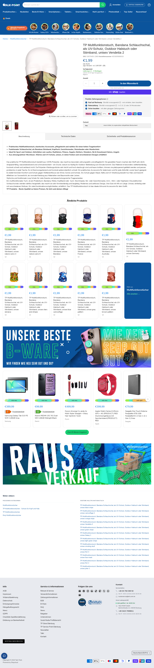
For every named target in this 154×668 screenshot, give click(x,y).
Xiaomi (37, 421)
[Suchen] (103, 4)
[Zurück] (6, 399)
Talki (42, 633)
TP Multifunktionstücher (11, 512)
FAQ (42, 607)
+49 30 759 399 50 (125, 591)
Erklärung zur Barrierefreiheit (13, 620)
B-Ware (43, 604)
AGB (4, 591)
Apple (97, 424)
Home (5, 39)
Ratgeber (43, 614)
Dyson (67, 419)
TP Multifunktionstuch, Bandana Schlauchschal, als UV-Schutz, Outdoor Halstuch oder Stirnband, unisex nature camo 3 (14, 246)
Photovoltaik (114, 12)
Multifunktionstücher (18, 39)
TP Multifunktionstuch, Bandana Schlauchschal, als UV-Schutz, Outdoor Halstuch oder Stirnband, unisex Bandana (62, 246)
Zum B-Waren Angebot (77, 432)
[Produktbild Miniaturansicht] (7, 125)
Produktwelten (9, 12)
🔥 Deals (6, 18)
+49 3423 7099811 (126, 611)
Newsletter (44, 630)
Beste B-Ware (38, 12)
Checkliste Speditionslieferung (14, 617)
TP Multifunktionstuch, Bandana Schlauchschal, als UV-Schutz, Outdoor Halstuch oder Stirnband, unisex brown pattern (111, 304)
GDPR (5, 614)
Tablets (68, 12)
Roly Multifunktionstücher (12, 515)
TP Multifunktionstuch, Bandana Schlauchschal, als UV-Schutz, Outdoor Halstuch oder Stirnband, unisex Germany (137, 249)
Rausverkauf (141, 12)
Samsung (8, 421)
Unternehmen (45, 617)
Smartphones (54, 12)
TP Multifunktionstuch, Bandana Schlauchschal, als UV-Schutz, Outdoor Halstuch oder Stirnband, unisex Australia (111, 246)
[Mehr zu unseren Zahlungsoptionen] (107, 99)
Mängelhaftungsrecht (11, 607)
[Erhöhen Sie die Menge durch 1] (103, 83)
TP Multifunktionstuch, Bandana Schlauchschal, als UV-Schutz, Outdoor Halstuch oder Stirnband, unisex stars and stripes (38, 304)
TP (6, 257)
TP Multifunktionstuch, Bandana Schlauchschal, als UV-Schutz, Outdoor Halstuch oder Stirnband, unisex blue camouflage (62, 304)
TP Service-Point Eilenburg (50, 627)
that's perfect (98, 12)
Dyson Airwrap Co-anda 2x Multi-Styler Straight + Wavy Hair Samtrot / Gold (76, 413)
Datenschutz (7, 601)
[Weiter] (147, 399)
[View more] (77, 347)
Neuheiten (24, 12)
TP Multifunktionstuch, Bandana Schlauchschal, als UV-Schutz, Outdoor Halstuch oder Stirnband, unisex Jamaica (14, 304)
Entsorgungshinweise (11, 604)
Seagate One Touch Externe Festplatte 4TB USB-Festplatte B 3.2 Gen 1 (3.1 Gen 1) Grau (136, 414)
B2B (42, 601)
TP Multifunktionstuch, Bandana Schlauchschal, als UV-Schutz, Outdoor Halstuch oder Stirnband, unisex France (87, 246)
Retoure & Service (47, 591)
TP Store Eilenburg (47, 623)
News (5, 610)
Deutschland (140, 653)
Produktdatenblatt (18, 412)
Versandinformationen (48, 594)
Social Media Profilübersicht (50, 620)
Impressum (7, 594)
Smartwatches (82, 12)
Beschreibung (24, 136)
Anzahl (85, 78)
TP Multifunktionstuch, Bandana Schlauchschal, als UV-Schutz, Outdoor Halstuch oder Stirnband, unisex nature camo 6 (38, 246)
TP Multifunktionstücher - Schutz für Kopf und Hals (21, 509)
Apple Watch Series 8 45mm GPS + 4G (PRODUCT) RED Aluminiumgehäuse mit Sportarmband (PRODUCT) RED (106, 416)
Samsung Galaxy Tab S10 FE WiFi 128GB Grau (16, 416)
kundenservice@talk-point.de (126, 596)
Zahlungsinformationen (49, 597)
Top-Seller (128, 12)
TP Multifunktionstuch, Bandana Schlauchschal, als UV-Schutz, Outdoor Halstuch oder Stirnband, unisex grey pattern (87, 304)
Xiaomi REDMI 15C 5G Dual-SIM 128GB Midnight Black (46, 416)
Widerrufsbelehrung (10, 597)
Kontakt (43, 636)
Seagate (128, 422)
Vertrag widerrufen (14, 641)
